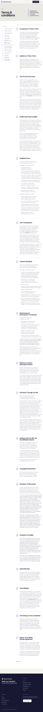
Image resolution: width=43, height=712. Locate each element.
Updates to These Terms (6, 30)
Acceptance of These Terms (7, 28)
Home (24, 681)
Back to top (18, 661)
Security (3, 698)
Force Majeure (5, 55)
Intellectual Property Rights (7, 33)
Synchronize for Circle (27, 682)
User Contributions (6, 36)
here (20, 97)
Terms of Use (4, 704)
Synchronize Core (26, 686)
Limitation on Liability (6, 52)
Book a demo (35, 1)
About (3, 696)
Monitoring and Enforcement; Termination (7, 40)
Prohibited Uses (5, 35)
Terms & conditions (5, 700)
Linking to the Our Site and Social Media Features (7, 47)
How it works (25, 688)
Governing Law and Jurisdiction (5, 57)
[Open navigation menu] (41, 2)
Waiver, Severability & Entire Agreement (6, 60)
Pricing (24, 690)
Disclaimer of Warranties (7, 50)
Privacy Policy (4, 702)
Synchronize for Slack (27, 684)
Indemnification (5, 53)
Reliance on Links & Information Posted (6, 43)
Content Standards (6, 38)
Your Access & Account (6, 31)
